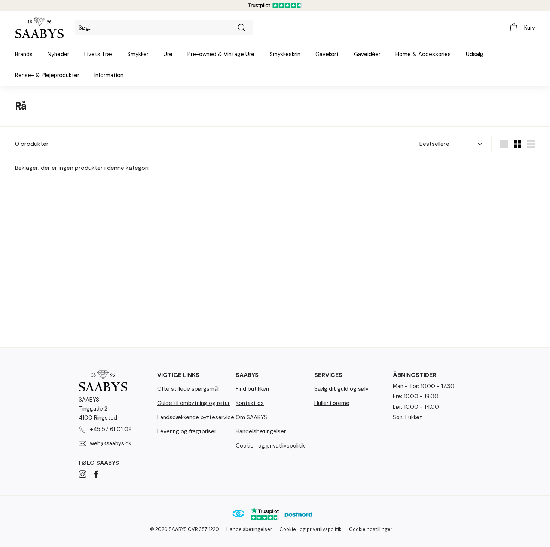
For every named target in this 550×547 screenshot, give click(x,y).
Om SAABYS (251, 417)
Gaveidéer (367, 54)
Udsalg (474, 54)
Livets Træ (98, 54)
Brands (24, 54)
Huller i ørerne (331, 403)
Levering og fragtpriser (186, 431)
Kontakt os (250, 403)
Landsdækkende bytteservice (195, 417)
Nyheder (58, 54)
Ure (168, 54)
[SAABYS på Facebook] (96, 474)
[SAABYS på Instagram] (82, 474)
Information (108, 75)
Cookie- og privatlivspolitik (270, 445)
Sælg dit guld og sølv (341, 389)
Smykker (138, 54)
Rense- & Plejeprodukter (47, 75)
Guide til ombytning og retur (193, 403)
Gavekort (327, 54)
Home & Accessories (423, 54)
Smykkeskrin (284, 54)
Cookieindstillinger (370, 529)
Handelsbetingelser (261, 431)
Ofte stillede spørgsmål (188, 389)
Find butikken (252, 389)
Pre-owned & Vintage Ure (220, 54)
